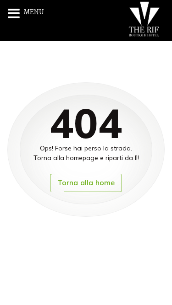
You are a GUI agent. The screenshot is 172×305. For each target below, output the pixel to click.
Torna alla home (86, 182)
